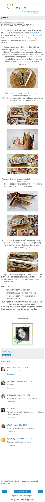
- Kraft (14, 50)
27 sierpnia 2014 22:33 (23, 381)
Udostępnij (6, 355)
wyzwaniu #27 (7, 282)
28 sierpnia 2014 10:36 (24, 409)
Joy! (10, 50)
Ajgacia (10, 439)
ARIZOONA (11, 409)
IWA (8, 425)
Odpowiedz (11, 374)
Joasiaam (10, 381)
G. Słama (10, 395)
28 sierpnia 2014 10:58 (18, 425)
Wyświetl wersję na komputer (22, 496)
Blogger (32, 500)
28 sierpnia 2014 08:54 (22, 395)
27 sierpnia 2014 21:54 (20, 367)
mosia (9, 367)
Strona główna (22, 491)
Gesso (30, 96)
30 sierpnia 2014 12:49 (24, 439)
